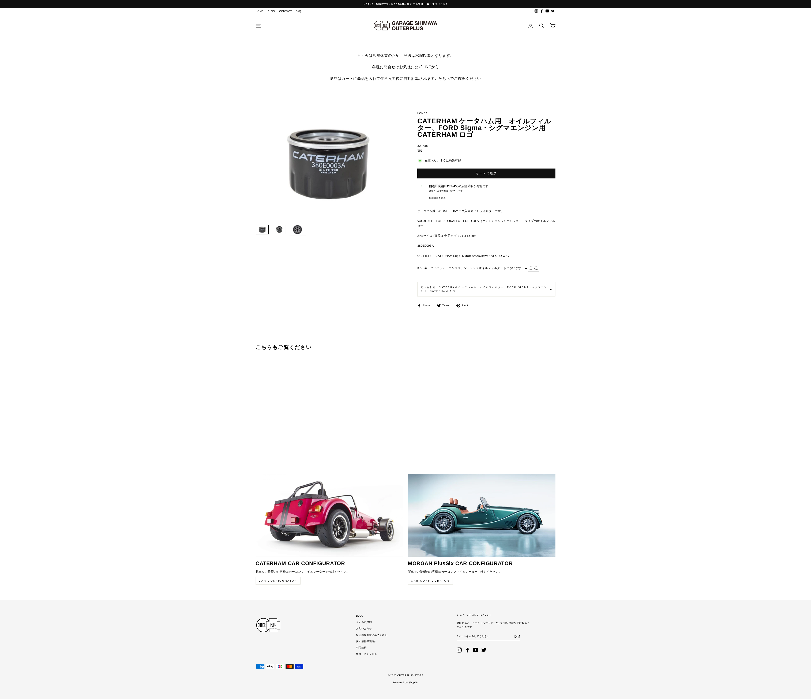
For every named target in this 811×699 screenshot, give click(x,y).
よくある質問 (364, 622)
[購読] (517, 636)
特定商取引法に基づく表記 (371, 635)
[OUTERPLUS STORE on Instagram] (459, 650)
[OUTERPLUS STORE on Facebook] (467, 650)
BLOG (271, 11)
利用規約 (361, 647)
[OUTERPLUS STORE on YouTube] (475, 650)
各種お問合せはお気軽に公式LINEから (405, 67)
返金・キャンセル (366, 654)
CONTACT (285, 11)
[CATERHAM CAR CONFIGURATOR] (329, 515)
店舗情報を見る (437, 198)
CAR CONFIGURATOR (278, 580)
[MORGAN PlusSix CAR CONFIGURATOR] (481, 515)
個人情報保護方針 (366, 641)
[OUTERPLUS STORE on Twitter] (483, 650)
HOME (259, 11)
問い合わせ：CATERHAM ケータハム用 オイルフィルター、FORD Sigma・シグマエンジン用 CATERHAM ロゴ (485, 289)
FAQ (298, 11)
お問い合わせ (364, 628)
